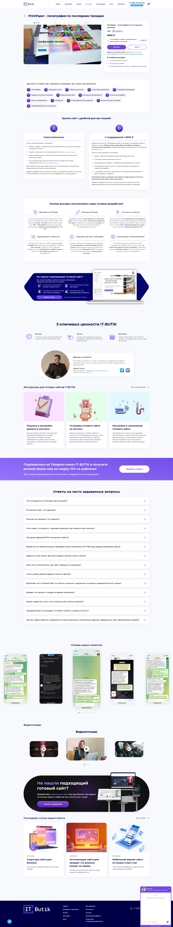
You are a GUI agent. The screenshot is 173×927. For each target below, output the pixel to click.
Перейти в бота (61, 61)
